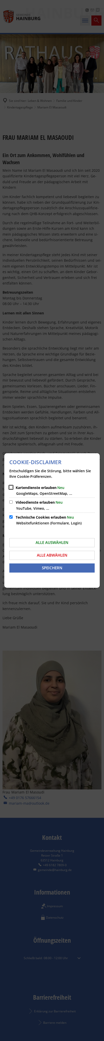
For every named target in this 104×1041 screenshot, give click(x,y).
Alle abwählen (52, 555)
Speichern (52, 567)
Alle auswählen (52, 542)
